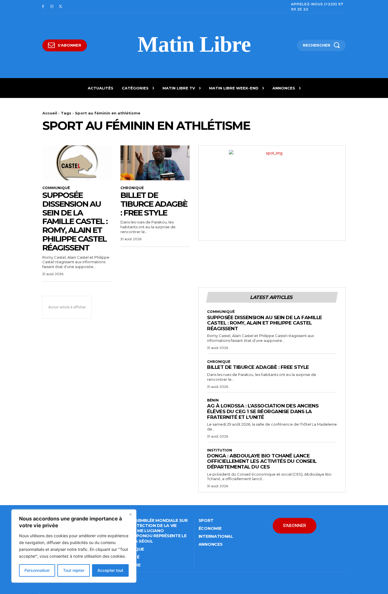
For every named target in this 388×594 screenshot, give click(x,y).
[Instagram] (52, 7)
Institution (219, 450)
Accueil (49, 113)
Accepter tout (110, 570)
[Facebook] (43, 7)
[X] (61, 7)
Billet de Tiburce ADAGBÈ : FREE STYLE (153, 203)
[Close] (130, 514)
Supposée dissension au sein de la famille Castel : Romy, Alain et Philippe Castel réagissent (74, 221)
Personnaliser (37, 570)
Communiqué (56, 188)
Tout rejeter (73, 570)
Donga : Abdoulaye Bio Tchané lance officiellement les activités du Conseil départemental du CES (262, 461)
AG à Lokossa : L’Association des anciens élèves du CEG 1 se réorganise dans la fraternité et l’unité (262, 411)
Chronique (132, 188)
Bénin (213, 400)
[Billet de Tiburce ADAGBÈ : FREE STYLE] (155, 162)
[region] (73, 546)
